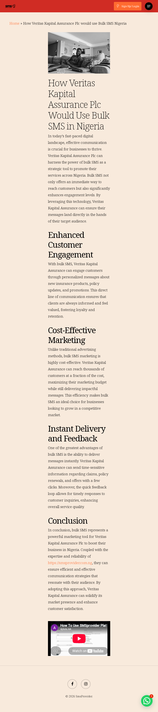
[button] (149, 6)
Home (14, 23)
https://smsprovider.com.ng (70, 562)
